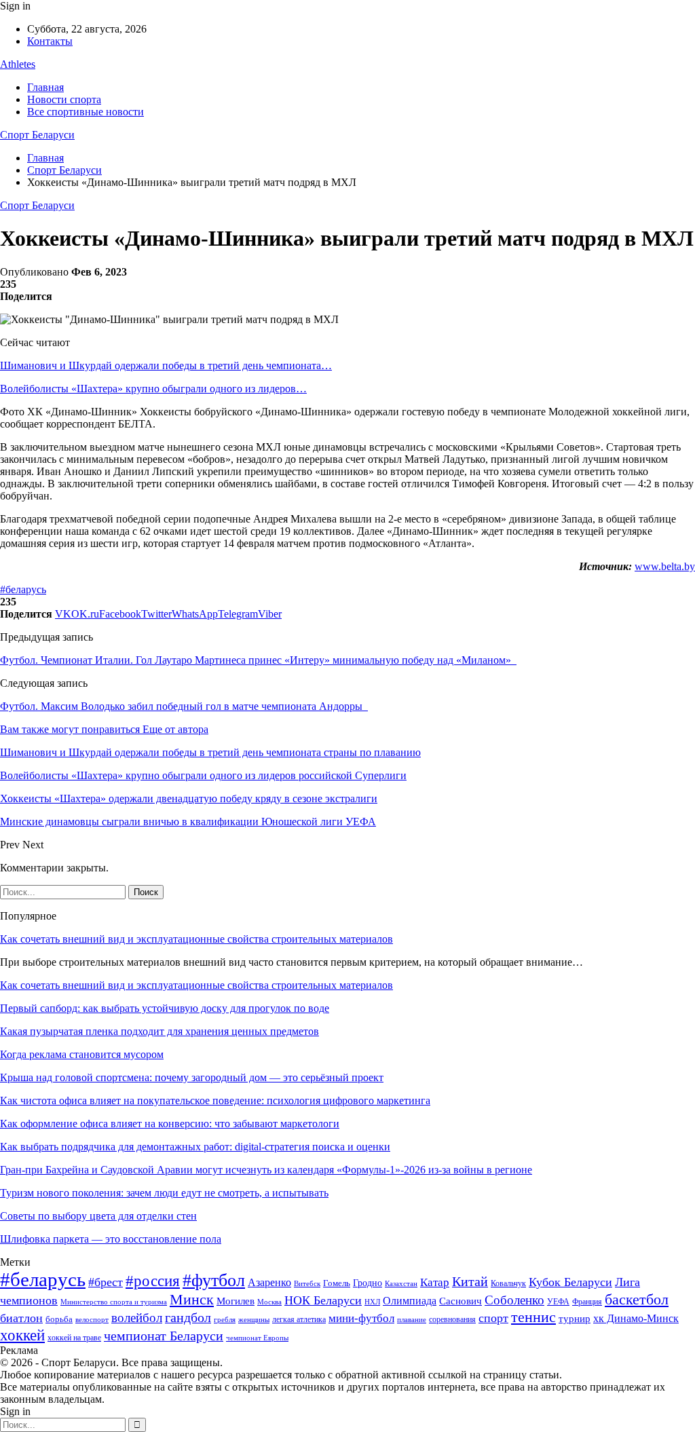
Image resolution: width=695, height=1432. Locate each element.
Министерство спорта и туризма (113, 1302)
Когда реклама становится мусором (82, 1054)
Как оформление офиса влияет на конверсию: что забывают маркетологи (169, 1123)
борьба (59, 1319)
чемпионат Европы (257, 1338)
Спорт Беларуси (37, 134)
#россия (153, 1280)
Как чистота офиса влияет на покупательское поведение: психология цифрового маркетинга (215, 1100)
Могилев (236, 1301)
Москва (269, 1302)
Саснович (460, 1301)
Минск (192, 1299)
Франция (587, 1302)
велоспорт (92, 1319)
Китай (470, 1282)
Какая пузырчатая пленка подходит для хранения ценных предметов (159, 1031)
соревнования (452, 1319)
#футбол (214, 1280)
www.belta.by (665, 566)
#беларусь (23, 589)
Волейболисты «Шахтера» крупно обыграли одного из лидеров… (153, 388)
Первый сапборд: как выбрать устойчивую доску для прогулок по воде (164, 1008)
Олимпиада (409, 1300)
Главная (45, 87)
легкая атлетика (299, 1319)
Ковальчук (508, 1283)
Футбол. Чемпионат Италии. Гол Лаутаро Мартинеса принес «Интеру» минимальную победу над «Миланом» (258, 660)
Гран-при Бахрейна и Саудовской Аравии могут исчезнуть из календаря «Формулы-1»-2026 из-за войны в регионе (266, 1169)
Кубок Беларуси (570, 1282)
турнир (574, 1318)
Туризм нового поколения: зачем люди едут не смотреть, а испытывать (164, 1193)
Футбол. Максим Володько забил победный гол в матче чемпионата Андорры (184, 706)
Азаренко (269, 1282)
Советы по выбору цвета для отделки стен (98, 1216)
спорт (493, 1318)
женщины (253, 1319)
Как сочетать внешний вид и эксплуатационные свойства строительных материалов (196, 939)
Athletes (17, 64)
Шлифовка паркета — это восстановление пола (110, 1239)
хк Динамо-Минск (636, 1318)
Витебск (307, 1283)
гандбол (188, 1317)
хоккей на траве (74, 1337)
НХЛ (372, 1302)
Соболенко (514, 1300)
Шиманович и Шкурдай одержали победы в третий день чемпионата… (166, 365)
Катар (434, 1282)
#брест (105, 1282)
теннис (533, 1316)
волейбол (136, 1318)
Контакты (50, 41)
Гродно (367, 1283)
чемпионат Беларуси (163, 1335)
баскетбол (637, 1300)
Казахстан (401, 1283)
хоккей (22, 1335)
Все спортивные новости (85, 111)
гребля (225, 1319)
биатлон (21, 1318)
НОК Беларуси (323, 1300)
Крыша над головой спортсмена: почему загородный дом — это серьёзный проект (191, 1077)
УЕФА (558, 1301)
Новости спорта (64, 99)
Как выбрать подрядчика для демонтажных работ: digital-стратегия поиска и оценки (195, 1146)
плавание (411, 1319)
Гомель (336, 1283)
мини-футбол (361, 1318)
